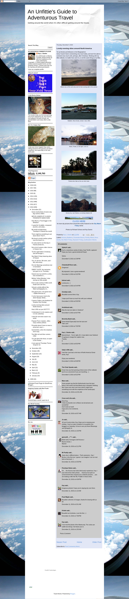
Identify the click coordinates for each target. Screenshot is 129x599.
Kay (63, 485)
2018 (32, 185)
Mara (63, 381)
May (33, 364)
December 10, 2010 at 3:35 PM (71, 462)
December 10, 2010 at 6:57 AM (71, 413)
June (33, 362)
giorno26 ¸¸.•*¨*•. (67, 437)
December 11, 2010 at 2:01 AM (71, 504)
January (34, 375)
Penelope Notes (67, 468)
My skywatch (66, 271)
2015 (32, 193)
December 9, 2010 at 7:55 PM (71, 326)
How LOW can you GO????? (41, 309)
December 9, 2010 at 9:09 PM (71, 361)
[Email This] (87, 235)
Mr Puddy (65, 452)
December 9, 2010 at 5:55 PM (71, 301)
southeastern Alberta (90, 240)
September (35, 354)
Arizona (63, 237)
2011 (32, 204)
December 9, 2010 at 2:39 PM (71, 258)
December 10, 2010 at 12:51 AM (72, 392)
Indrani (64, 280)
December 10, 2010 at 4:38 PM (71, 479)
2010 (32, 207)
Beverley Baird (67, 319)
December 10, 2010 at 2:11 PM (71, 446)
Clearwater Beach (78, 237)
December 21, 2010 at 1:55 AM (71, 529)
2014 (32, 196)
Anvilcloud (65, 307)
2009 (32, 379)
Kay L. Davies (66, 332)
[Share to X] (90, 235)
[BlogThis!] (88, 235)
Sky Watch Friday (66, 240)
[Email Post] (83, 234)
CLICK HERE (79, 221)
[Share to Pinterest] (93, 235)
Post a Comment (65, 533)
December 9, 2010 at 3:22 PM (71, 274)
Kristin (64, 510)
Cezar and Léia (67, 398)
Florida (87, 237)
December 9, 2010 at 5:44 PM (71, 285)
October (34, 351)
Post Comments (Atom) (72, 546)
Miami (92, 237)
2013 (32, 199)
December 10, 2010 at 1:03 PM (71, 431)
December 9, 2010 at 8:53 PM (71, 343)
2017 (32, 188)
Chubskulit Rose (67, 265)
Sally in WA (65, 350)
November (35, 348)
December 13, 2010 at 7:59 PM (71, 516)
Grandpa (65, 292)
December (35, 209)
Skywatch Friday (78, 240)
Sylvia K (64, 247)
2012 (32, 201)
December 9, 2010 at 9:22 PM (71, 374)
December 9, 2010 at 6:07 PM (71, 312)
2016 (32, 190)
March (34, 370)
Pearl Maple (66, 497)
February (35, 373)
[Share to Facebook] (92, 235)
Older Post (96, 542)
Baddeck (69, 237)
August (34, 356)
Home (79, 542)
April (33, 367)
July (33, 359)
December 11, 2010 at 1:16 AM (71, 491)
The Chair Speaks (68, 367)
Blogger (72, 594)
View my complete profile (36, 69)
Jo (63, 419)
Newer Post (62, 542)
